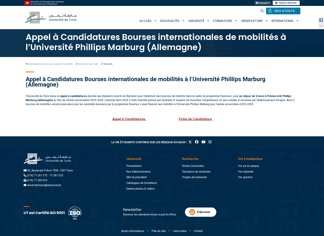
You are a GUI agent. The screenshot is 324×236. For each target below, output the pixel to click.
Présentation (134, 166)
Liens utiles (180, 231)
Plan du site (159, 231)
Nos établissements (138, 171)
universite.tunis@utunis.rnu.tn (44, 185)
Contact (198, 231)
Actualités (108, 64)
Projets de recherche (194, 177)
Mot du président (136, 177)
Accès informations (132, 231)
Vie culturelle (245, 171)
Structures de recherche (196, 171)
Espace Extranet (287, 3)
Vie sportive (245, 177)
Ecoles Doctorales (193, 166)
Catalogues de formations (141, 183)
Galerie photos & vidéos (140, 188)
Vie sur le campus (248, 166)
